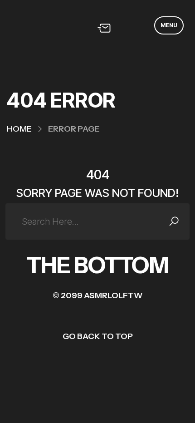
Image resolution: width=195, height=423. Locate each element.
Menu (169, 25)
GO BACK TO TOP (98, 336)
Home (19, 128)
